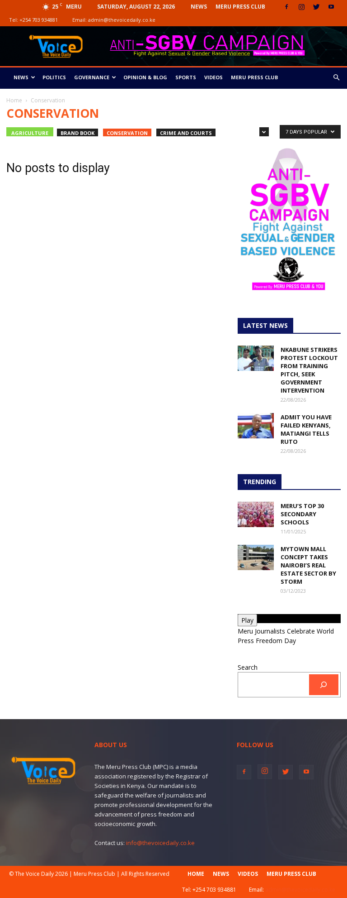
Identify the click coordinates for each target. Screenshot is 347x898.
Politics (54, 77)
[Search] (323, 685)
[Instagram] (301, 7)
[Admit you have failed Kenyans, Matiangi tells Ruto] (256, 425)
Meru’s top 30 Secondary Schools (302, 514)
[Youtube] (331, 7)
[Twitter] (316, 7)
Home (14, 100)
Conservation (127, 133)
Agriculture (29, 133)
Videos (213, 77)
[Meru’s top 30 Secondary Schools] (256, 514)
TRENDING (259, 481)
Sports (185, 77)
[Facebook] (286, 7)
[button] (336, 77)
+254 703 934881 (38, 19)
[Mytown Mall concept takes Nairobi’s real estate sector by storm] (256, 557)
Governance (91, 77)
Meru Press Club (240, 6)
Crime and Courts (186, 133)
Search (248, 667)
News (199, 6)
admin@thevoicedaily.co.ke (121, 19)
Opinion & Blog (145, 77)
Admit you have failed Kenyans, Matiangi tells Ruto (306, 429)
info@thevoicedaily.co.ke (160, 843)
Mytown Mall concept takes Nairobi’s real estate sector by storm (308, 565)
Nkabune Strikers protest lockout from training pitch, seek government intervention (309, 370)
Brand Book (77, 133)
